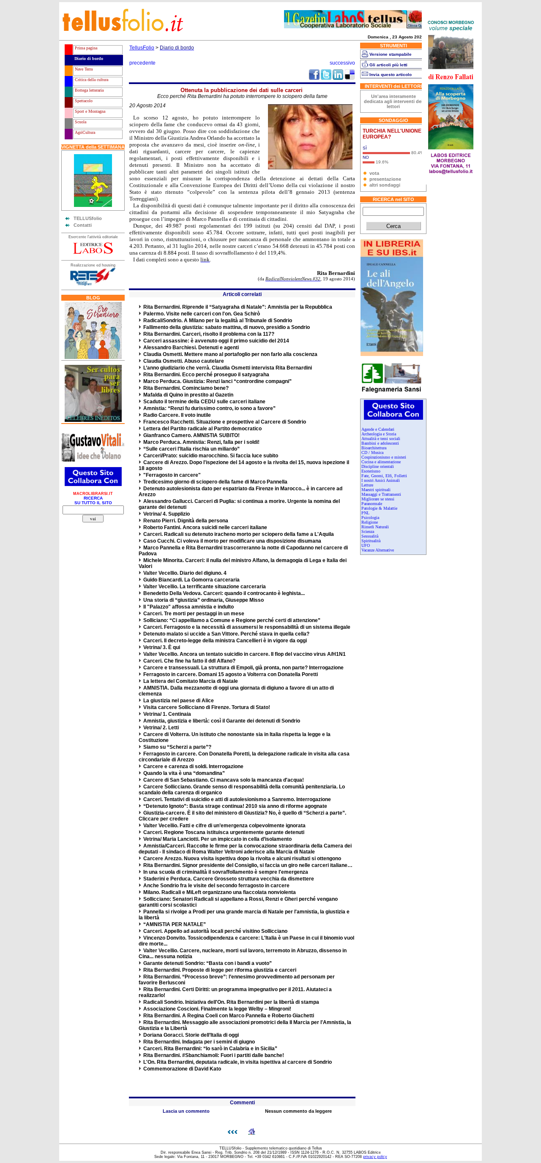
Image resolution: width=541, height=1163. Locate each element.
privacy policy (375, 1157)
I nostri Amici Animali (380, 480)
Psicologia (370, 517)
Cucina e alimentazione (381, 461)
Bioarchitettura (373, 448)
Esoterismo (370, 471)
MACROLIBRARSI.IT (93, 494)
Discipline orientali (377, 466)
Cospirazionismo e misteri (383, 457)
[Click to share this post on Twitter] (326, 78)
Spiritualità (370, 540)
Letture (367, 485)
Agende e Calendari (377, 429)
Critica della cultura (91, 79)
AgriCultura (84, 132)
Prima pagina (85, 48)
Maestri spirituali (376, 489)
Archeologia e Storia (378, 434)
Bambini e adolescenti (380, 443)
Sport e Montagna (89, 111)
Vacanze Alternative (377, 550)
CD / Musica (372, 452)
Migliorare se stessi (377, 499)
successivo (342, 63)
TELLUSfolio (88, 218)
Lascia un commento (186, 1111)
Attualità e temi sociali (380, 438)
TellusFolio (141, 48)
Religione (369, 522)
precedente (142, 63)
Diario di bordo (88, 58)
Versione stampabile (390, 54)
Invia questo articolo (390, 74)
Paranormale (371, 503)
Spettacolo (83, 100)
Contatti (83, 225)
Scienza (367, 531)
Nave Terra (83, 69)
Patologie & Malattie (379, 508)
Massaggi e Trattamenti (381, 494)
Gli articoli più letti (388, 64)
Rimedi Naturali (375, 526)
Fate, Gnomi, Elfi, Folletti (384, 475)
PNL (365, 513)
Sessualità (369, 536)
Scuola (80, 122)
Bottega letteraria (89, 90)
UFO (365, 545)
